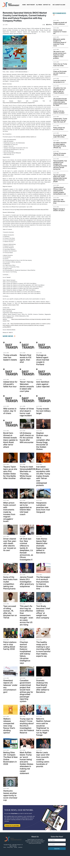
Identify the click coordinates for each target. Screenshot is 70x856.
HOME (24, 4)
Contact (15, 847)
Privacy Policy (10, 847)
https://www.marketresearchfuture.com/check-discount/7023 (32, 209)
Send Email (9, 311)
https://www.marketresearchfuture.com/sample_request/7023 (19, 102)
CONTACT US (46, 4)
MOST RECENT (31, 4)
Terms (4, 847)
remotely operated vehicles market (25, 136)
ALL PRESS (39, 4)
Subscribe (56, 848)
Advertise (20, 847)
